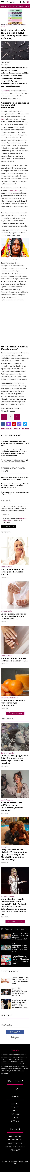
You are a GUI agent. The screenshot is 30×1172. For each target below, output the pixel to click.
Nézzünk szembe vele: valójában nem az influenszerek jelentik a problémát (12, 806)
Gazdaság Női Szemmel (15, 10)
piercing (5, 91)
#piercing (25, 429)
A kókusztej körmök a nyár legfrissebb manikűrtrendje (14, 659)
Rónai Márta (6, 62)
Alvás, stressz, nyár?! (15, 15)
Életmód (4, 753)
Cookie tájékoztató (15, 1147)
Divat (3, 25)
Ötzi (2, 119)
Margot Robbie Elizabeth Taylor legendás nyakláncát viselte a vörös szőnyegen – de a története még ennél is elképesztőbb (14, 452)
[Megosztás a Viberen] (19, 424)
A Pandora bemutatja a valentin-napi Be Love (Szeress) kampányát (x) (14, 461)
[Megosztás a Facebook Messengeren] (8, 424)
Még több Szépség (15, 713)
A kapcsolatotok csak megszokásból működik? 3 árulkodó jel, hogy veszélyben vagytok (14, 485)
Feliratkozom (8, 526)
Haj (7, 847)
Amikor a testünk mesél (15, 20)
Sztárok (11, 896)
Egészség (4, 697)
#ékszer (17, 429)
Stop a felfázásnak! (15, 18)
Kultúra (10, 800)
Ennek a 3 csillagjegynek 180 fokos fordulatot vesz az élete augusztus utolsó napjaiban (14, 759)
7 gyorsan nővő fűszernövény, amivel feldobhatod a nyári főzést (14, 478)
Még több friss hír (15, 922)
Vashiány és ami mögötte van (15, 23)
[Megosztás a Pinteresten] (14, 424)
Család (15, 1118)
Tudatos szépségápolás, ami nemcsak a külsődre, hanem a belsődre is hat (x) (20, 947)
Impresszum (15, 1136)
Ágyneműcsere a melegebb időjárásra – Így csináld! (15, 493)
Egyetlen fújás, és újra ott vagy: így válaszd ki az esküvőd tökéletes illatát (20, 980)
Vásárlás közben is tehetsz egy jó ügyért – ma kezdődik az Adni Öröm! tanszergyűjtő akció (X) (20, 959)
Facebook (15, 1032)
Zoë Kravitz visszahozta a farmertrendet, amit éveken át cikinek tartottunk (19, 991)
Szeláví (3, 800)
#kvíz (9, 6)
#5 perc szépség (18, 6)
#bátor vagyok (6, 429)
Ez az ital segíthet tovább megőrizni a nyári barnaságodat (13, 702)
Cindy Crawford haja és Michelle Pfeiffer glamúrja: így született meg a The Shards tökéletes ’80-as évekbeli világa (14, 855)
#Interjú (3, 6)
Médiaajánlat (15, 1140)
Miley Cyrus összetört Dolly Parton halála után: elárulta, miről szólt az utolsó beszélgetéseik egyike (20, 1004)
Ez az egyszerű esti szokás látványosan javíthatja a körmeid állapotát (13, 616)
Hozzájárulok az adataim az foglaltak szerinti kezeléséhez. (14, 520)
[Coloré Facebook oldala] (20, 2)
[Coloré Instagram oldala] (24, 2)
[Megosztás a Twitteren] (25, 424)
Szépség (9, 25)
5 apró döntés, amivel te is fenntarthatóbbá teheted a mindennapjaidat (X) (20, 936)
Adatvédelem (15, 1143)
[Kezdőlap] (10, 2)
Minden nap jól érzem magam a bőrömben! (15, 13)
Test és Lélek (13, 697)
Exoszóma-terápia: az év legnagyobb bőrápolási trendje (12, 571)
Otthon (15, 1121)
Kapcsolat (15, 1150)
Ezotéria (11, 753)
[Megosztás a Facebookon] (3, 424)
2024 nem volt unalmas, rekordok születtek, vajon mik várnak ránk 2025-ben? (15, 443)
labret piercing (14, 190)
